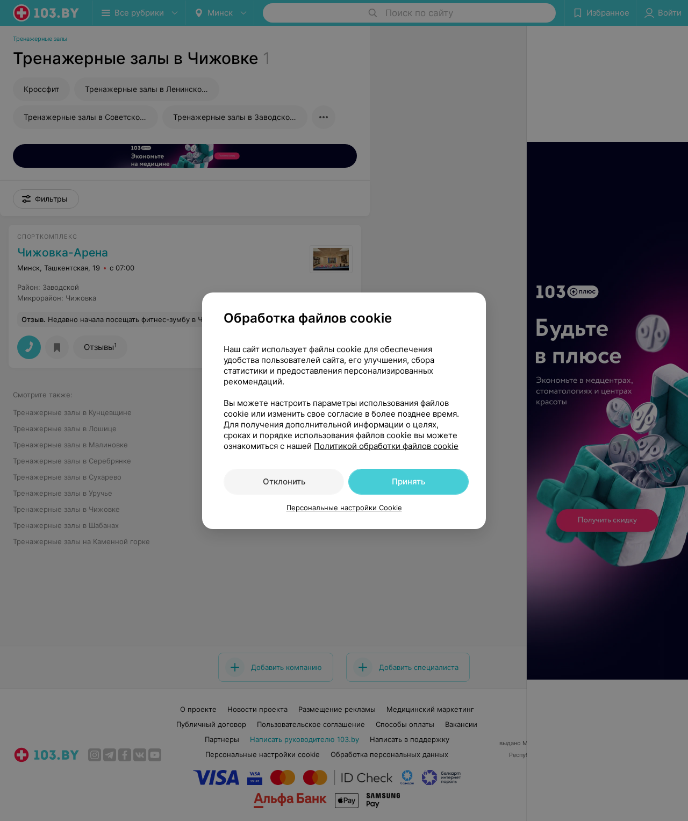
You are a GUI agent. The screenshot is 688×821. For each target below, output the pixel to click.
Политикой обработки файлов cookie (386, 446)
